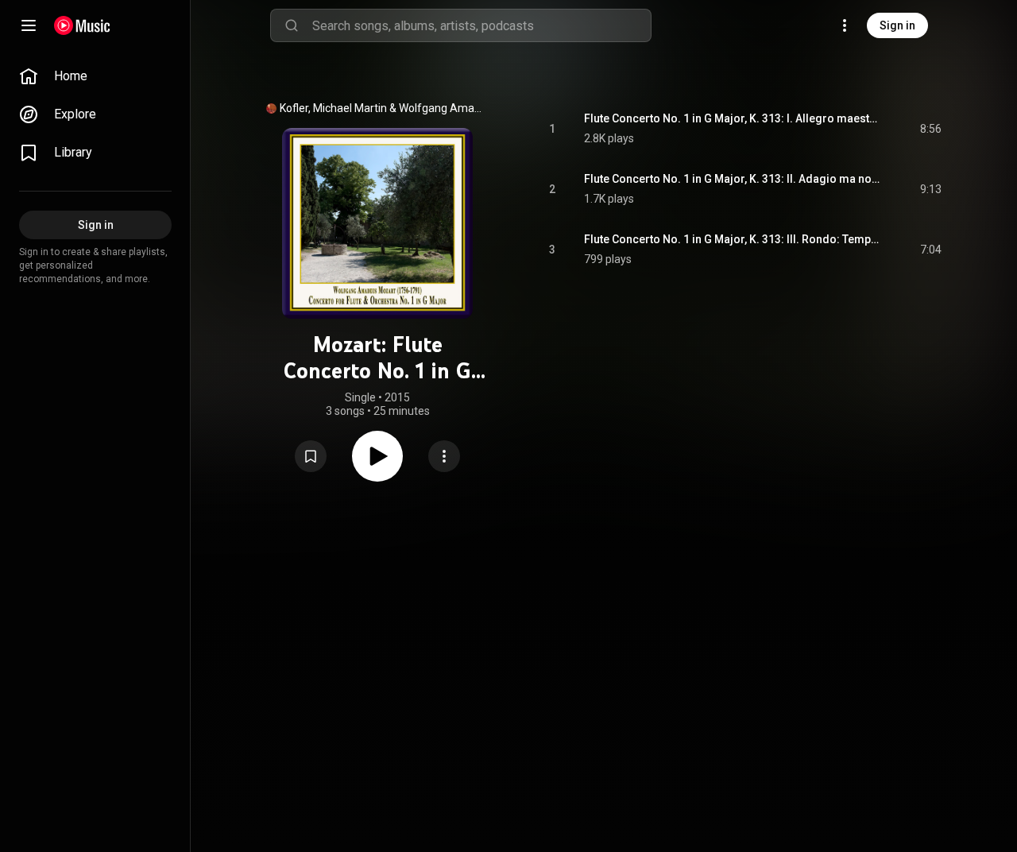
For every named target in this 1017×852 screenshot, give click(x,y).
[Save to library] (310, 456)
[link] (95, 76)
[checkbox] (930, 128)
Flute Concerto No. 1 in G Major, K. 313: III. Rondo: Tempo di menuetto (734, 239)
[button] (311, 456)
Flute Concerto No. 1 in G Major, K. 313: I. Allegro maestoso (734, 118)
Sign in (897, 25)
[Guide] (28, 25)
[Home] (82, 25)
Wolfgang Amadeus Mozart (443, 108)
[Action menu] (444, 456)
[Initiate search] (291, 25)
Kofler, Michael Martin (333, 108)
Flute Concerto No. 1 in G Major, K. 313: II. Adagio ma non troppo (734, 178)
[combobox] (481, 25)
